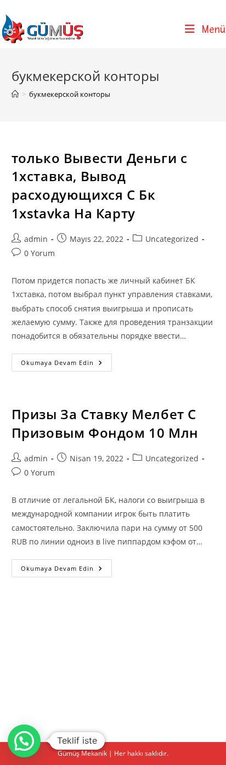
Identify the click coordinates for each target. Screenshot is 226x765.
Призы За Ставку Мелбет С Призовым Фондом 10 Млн (105, 423)
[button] (24, 741)
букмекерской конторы (69, 94)
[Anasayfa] (15, 94)
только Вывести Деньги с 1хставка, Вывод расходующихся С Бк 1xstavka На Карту (100, 185)
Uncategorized (172, 239)
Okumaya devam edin (66, 364)
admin (36, 239)
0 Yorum (39, 253)
